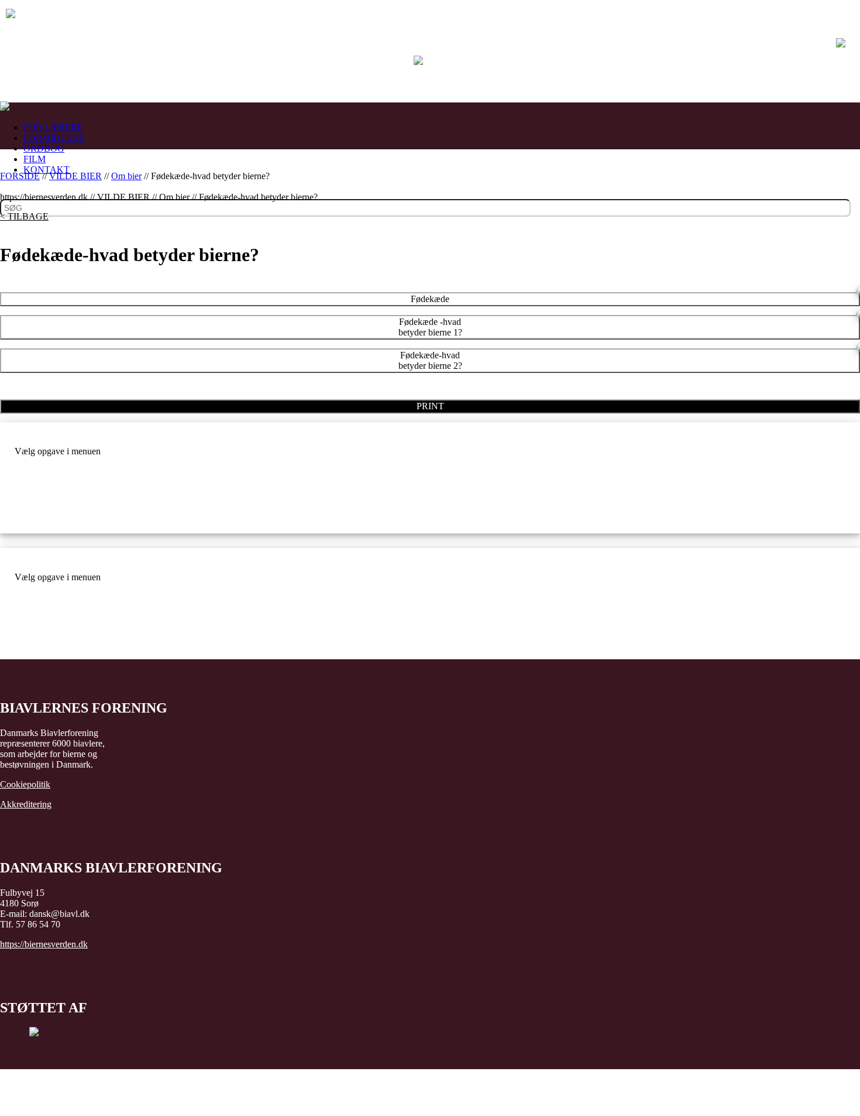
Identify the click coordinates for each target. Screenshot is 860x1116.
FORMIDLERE (53, 138)
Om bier (126, 176)
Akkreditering (25, 804)
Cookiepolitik (25, 784)
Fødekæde (430, 299)
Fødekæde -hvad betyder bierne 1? (430, 327)
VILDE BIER (75, 176)
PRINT (430, 406)
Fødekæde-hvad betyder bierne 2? (430, 360)
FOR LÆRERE (53, 127)
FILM (34, 159)
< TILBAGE (24, 216)
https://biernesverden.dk (44, 944)
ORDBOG (43, 148)
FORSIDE (20, 176)
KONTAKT (46, 169)
